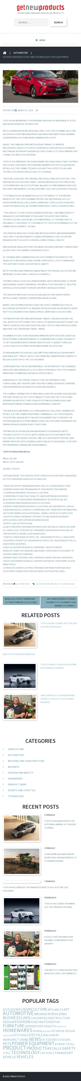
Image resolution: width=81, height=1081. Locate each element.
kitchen (19, 1035)
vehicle (9, 1056)
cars (25, 1017)
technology (68, 583)
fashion (22, 1021)
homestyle (61, 1026)
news (35, 1039)
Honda (37, 1031)
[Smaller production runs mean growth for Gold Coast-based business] (21, 944)
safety (68, 1048)
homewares (17, 1030)
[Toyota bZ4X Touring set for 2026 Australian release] (21, 828)
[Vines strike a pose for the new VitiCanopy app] (21, 977)
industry (46, 1031)
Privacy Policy (17, 1076)
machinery (51, 1035)
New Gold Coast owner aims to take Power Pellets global (21, 600)
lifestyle (35, 1035)
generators (34, 1026)
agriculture (35, 1009)
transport (64, 1053)
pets (7, 1043)
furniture (13, 1025)
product (55, 583)
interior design (63, 1031)
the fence (47, 1053)
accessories (12, 1009)
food (48, 1022)
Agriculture (16, 749)
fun (56, 1022)
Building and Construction (26, 761)
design (9, 1022)
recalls (54, 1048)
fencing (37, 1022)
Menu (42, 40)
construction (58, 1018)
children (38, 1018)
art (66, 1009)
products (37, 1048)
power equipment (33, 1043)
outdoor (48, 1040)
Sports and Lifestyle (21, 790)
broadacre (42, 1014)
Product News (17, 784)
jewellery (8, 1035)
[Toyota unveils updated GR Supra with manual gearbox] (21, 910)
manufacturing (16, 1039)
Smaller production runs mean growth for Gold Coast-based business (57, 699)
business (12, 1017)
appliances (55, 1009)
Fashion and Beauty (20, 772)
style (7, 1053)
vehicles (25, 1056)
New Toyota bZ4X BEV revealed (19, 654)
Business (13, 766)
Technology (16, 796)
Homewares (15, 778)
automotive (43, 583)
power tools (64, 1044)
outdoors (63, 1040)
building (59, 1014)
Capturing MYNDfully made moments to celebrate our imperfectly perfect (61, 602)
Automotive (20, 52)
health (50, 1026)
